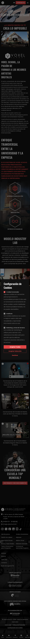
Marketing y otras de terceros (15, 328)
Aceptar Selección (15, 351)
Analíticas (9, 313)
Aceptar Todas (15, 347)
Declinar (15, 355)
